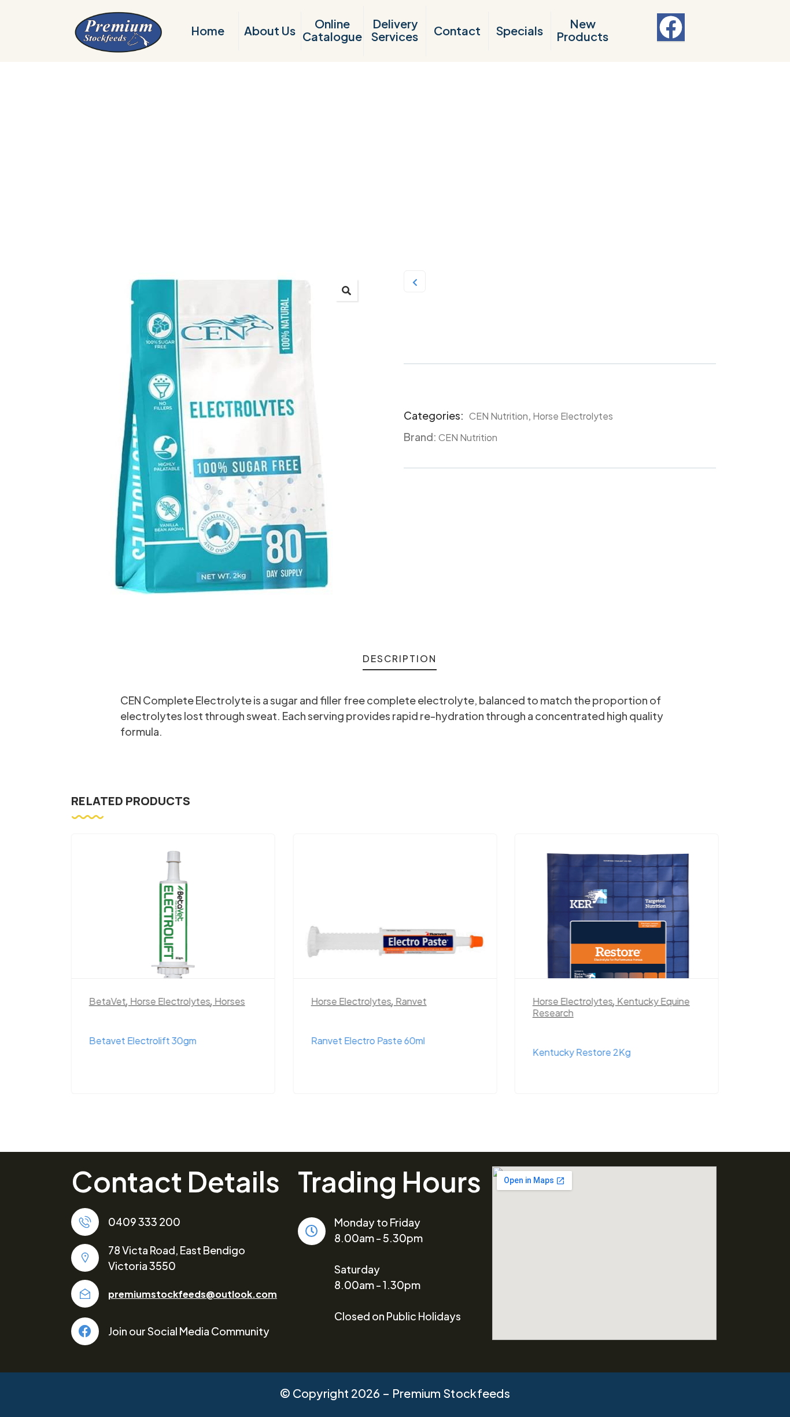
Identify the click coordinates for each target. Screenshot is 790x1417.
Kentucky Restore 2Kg (582, 1052)
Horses (230, 1001)
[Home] (118, 31)
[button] (346, 290)
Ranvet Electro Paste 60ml (367, 1040)
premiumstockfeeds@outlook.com (192, 1294)
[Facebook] (671, 27)
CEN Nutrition (498, 416)
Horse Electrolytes (573, 416)
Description (400, 658)
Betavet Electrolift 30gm (143, 1040)
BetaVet (107, 1001)
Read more (179, 960)
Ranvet (410, 1001)
